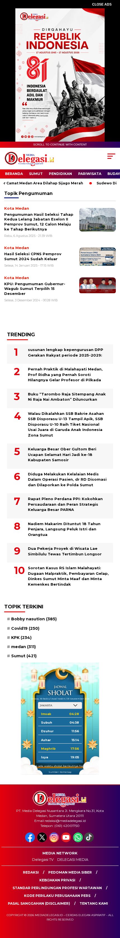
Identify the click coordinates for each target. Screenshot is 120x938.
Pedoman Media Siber (70, 872)
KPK (21, 637)
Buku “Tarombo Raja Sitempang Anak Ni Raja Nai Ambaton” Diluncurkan (67, 397)
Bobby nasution (34, 618)
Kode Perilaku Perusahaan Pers (57, 896)
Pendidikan (60, 174)
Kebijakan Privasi (57, 880)
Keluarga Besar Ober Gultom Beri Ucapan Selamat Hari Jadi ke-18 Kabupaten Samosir (62, 454)
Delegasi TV (43, 859)
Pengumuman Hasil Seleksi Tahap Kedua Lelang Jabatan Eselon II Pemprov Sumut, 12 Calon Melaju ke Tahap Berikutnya (38, 221)
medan (23, 646)
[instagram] (54, 841)
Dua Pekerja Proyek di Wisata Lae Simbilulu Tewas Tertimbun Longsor (65, 551)
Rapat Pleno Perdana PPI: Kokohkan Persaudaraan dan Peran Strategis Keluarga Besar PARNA (65, 504)
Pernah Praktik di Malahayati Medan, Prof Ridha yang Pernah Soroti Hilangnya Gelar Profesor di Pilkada (65, 374)
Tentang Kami (94, 903)
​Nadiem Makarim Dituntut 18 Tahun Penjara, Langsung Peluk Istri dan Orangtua (64, 529)
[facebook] (30, 841)
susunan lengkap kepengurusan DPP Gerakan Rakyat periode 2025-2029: (65, 352)
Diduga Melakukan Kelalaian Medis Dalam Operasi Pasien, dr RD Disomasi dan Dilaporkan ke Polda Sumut (67, 479)
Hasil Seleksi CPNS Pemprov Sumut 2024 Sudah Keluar (32, 256)
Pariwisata (89, 174)
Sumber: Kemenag (60, 772)
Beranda (14, 174)
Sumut (36, 174)
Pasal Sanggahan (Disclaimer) (39, 903)
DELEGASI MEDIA (72, 859)
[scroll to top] (112, 906)
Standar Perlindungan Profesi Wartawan (57, 888)
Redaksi (31, 872)
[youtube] (66, 841)
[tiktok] (89, 841)
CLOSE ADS (102, 4)
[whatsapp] (78, 841)
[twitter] (42, 841)
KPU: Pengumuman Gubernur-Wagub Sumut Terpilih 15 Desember (34, 289)
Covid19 (25, 628)
